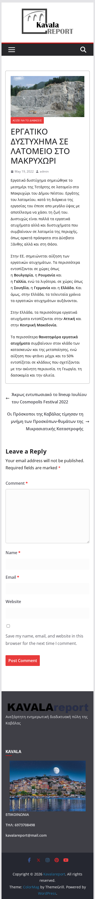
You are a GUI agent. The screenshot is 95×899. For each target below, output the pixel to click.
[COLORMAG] (48, 704)
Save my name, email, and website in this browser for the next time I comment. (44, 639)
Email (12, 577)
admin (44, 171)
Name (13, 552)
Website (13, 601)
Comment (17, 483)
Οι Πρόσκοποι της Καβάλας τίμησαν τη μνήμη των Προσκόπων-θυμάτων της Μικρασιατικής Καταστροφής (45, 421)
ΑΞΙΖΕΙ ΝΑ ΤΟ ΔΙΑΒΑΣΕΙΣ (27, 120)
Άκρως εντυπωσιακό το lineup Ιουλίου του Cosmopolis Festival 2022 (49, 398)
